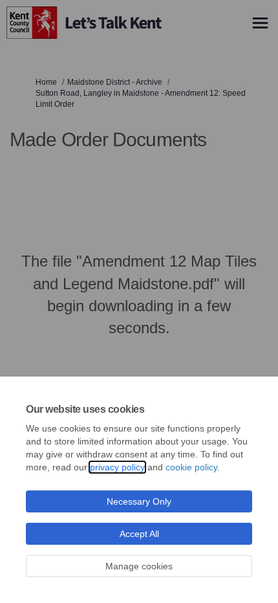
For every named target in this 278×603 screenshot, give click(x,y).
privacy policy (117, 467)
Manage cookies (139, 566)
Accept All (139, 534)
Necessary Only (139, 501)
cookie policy (191, 467)
